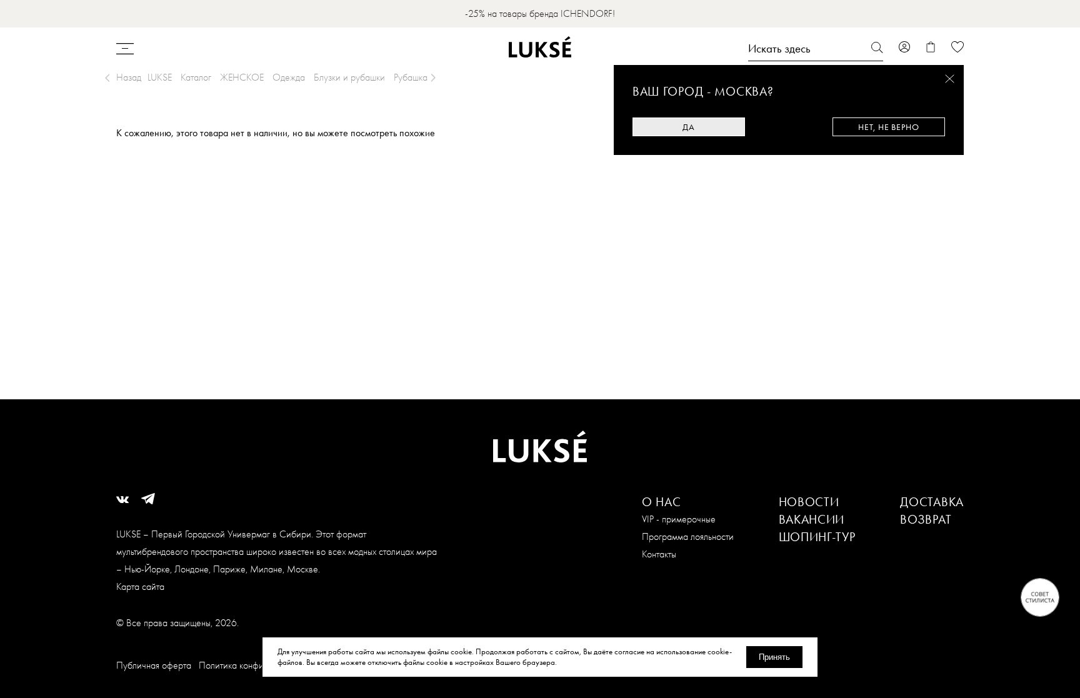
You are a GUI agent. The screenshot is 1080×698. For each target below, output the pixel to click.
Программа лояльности (688, 536)
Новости (809, 502)
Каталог (196, 77)
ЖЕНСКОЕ (242, 77)
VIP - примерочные (679, 519)
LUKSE (160, 77)
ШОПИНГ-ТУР (817, 537)
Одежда (288, 77)
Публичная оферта (153, 665)
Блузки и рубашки (349, 77)
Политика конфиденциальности (260, 665)
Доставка (932, 502)
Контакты (659, 554)
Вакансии (812, 519)
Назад (128, 77)
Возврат (925, 519)
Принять (774, 657)
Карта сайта (140, 586)
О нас (661, 502)
